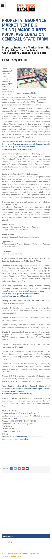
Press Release (8, 542)
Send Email (12, 418)
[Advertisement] (26, 505)
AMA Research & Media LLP (27, 413)
